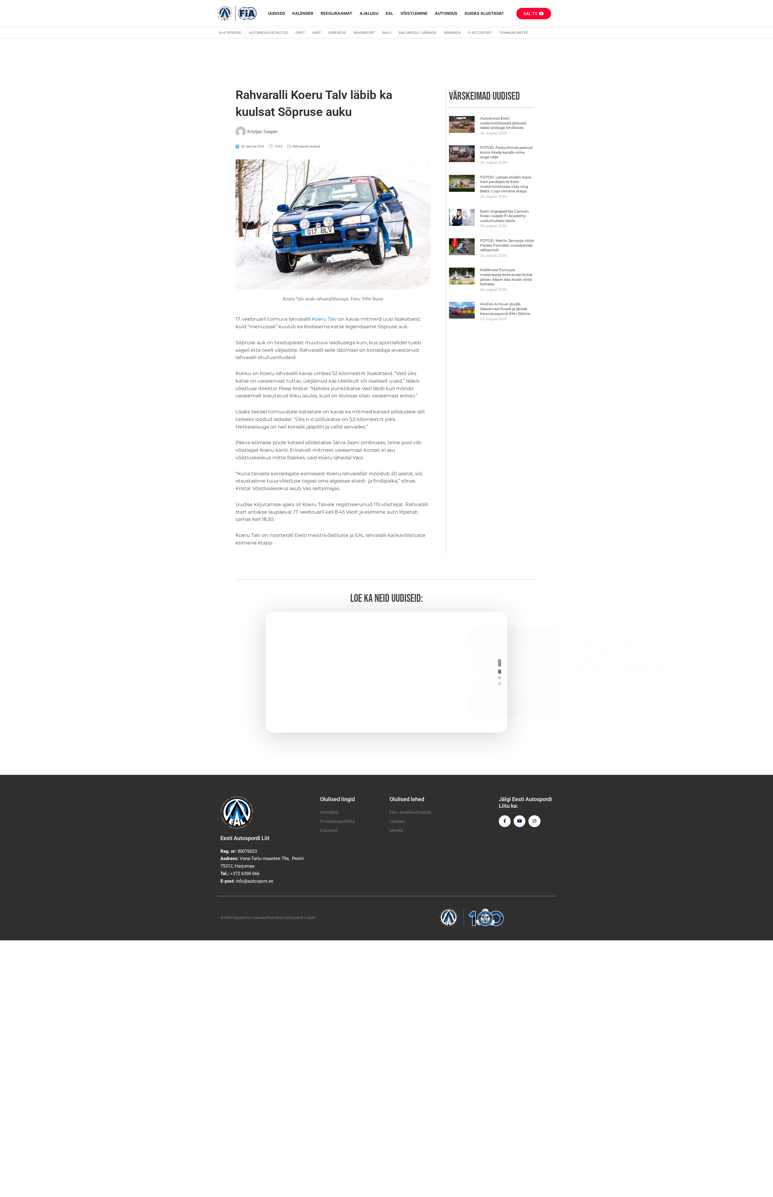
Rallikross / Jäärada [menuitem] (417, 32)
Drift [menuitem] (300, 32)
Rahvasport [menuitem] (364, 32)
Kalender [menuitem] (302, 13)
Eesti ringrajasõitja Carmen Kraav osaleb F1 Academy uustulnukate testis (504, 216)
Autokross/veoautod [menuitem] (268, 32)
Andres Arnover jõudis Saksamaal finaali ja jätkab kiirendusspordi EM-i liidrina (505, 309)
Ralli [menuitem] (387, 32)
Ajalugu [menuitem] (369, 13)
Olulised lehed (407, 799)
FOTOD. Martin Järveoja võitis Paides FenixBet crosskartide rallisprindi (507, 245)
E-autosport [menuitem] (480, 32)
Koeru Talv (324, 319)
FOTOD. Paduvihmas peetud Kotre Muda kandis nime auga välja (506, 152)
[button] (499, 661)
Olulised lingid (337, 799)
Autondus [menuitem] (446, 13)
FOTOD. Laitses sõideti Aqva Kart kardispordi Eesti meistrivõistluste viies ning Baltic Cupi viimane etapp (505, 184)
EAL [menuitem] (389, 13)
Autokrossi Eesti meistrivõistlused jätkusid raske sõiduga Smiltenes (503, 123)
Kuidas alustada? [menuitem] (484, 13)
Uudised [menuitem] (276, 13)
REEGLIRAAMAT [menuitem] (336, 13)
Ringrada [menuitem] (452, 32)
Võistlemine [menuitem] (414, 13)
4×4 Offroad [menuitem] (230, 32)
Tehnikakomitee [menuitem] (513, 32)
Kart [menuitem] (317, 32)
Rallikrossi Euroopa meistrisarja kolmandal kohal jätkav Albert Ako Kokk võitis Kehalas (506, 277)
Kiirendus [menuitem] (337, 32)
